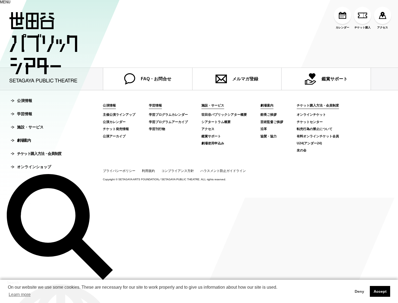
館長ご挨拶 (268, 114)
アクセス (382, 27)
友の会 (301, 150)
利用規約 (148, 171)
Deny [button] (359, 291)
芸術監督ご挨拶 (271, 122)
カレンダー (342, 27)
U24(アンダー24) (309, 143)
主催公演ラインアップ (119, 114)
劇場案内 (24, 140)
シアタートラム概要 (216, 122)
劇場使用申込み (212, 143)
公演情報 (24, 100)
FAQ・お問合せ (156, 78)
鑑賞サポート (335, 78)
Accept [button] (380, 291)
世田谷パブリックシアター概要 (224, 114)
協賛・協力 (268, 136)
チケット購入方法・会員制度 (39, 153)
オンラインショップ (34, 167)
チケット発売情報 (116, 129)
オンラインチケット (311, 114)
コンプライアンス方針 (177, 171)
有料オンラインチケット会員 (318, 136)
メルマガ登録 (245, 78)
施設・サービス (30, 127)
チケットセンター (310, 122)
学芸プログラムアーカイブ (168, 122)
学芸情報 (24, 114)
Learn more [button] (20, 294)
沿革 (263, 129)
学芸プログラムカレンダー (168, 114)
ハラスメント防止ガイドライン (223, 171)
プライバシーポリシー (119, 171)
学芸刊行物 (157, 129)
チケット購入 (362, 27)
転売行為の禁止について (314, 129)
